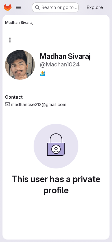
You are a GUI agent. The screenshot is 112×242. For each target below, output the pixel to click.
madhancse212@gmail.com (38, 104)
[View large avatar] (20, 64)
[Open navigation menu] (18, 7)
